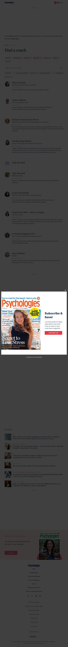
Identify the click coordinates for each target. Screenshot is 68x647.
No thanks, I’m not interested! (34, 357)
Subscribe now (53, 333)
